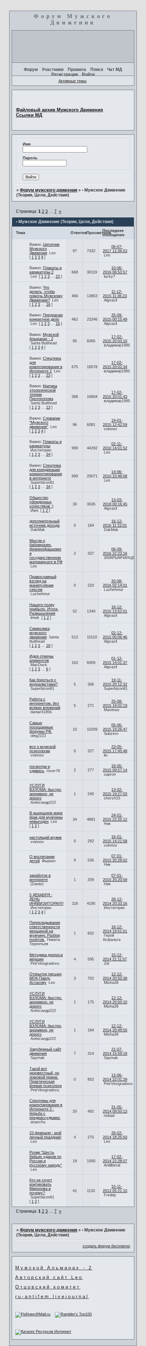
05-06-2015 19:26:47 (115, 727)
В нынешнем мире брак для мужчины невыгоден (46, 817)
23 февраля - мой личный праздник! (45, 1135)
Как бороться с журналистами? (43, 682)
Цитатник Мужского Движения (44, 248)
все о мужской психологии (42, 748)
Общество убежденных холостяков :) (41, 501)
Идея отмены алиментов (41, 658)
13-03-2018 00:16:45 (115, 502)
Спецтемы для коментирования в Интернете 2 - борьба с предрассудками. (45, 1109)
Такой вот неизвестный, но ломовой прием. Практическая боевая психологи (45, 1077)
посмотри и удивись (39, 768)
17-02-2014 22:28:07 (115, 1158)
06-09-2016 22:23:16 (115, 551)
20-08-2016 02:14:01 (115, 583)
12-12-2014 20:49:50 (115, 1028)
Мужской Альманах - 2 (44, 336)
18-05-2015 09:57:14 (115, 768)
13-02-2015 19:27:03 (115, 791)
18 (48, 645)
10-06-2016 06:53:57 (115, 270)
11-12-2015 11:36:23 (115, 293)
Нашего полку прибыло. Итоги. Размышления (43, 609)
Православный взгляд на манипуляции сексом (42, 583)
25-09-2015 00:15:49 (115, 317)
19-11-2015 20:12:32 (115, 682)
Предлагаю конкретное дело (46, 317)
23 (58, 276)
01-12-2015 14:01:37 (115, 660)
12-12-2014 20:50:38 (115, 976)
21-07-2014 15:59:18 (115, 1051)
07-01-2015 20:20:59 (115, 877)
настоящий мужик (45, 837)
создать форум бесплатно (106, 1246)
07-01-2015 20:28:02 (115, 858)
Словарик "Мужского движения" (44, 422)
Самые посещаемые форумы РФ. (41, 727)
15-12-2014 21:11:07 (115, 957)
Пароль (30, 158)
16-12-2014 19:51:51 (115, 929)
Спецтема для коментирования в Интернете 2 (45, 364)
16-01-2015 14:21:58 (115, 839)
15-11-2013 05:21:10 (115, 1188)
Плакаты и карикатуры (45, 443)
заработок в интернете (40, 877)
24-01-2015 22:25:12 (115, 817)
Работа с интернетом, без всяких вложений (44, 703)
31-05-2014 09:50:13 (115, 1109)
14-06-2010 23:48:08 (115, 474)
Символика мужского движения (39, 632)
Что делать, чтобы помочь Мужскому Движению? (46, 293)
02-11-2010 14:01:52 (115, 446)
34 (48, 454)
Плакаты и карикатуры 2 (45, 270)
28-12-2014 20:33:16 (115, 901)
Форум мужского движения (48, 190)
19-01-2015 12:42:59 (115, 422)
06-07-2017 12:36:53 (115, 248)
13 (48, 407)
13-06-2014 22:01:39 (115, 1077)
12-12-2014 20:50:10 (115, 1000)
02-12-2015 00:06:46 (115, 635)
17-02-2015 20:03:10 (115, 338)
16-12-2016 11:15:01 (115, 523)
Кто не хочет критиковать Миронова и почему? (40, 1186)
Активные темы (72, 81)
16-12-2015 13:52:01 (115, 609)
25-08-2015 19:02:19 (115, 703)
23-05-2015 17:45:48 (115, 748)
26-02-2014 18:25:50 (115, 1135)
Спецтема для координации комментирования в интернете (45, 471)
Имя (26, 144)
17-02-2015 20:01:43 (115, 394)
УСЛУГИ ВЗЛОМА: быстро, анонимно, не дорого (45, 791)
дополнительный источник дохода (44, 523)
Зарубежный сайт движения (45, 1051)
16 (48, 304)
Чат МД (114, 69)
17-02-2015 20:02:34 (115, 364)
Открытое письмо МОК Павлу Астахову (45, 978)
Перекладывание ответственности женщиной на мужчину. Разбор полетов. (44, 931)
